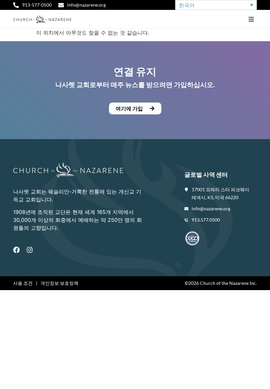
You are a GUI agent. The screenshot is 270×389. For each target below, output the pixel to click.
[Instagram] (29, 250)
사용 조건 (23, 283)
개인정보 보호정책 (59, 283)
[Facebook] (16, 250)
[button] (251, 19)
